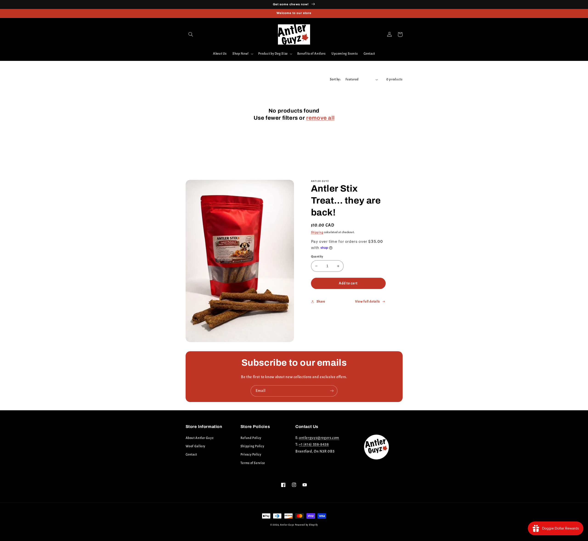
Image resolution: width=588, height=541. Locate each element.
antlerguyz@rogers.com (319, 437)
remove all (320, 118)
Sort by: (335, 79)
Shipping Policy (252, 446)
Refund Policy (250, 438)
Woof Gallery (196, 446)
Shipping (317, 232)
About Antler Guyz (200, 438)
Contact (191, 454)
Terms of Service (252, 463)
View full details (367, 301)
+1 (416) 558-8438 (314, 444)
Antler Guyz (287, 524)
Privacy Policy (250, 454)
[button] (191, 34)
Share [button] (321, 301)
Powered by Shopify (306, 524)
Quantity (317, 256)
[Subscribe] (332, 391)
